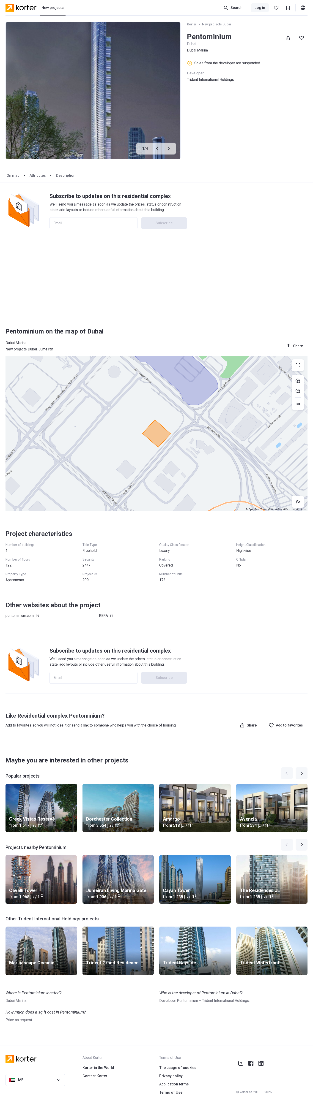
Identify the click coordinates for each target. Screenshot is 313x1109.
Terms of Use (170, 1092)
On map (13, 175)
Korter (192, 24)
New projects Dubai (216, 24)
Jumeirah (45, 349)
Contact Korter (94, 1076)
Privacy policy (171, 1076)
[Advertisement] (156, 279)
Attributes (38, 175)
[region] (156, 433)
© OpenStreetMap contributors (287, 509)
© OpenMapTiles (255, 509)
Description (65, 175)
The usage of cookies (177, 1068)
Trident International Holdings (210, 79)
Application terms (174, 1084)
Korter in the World (98, 1068)
